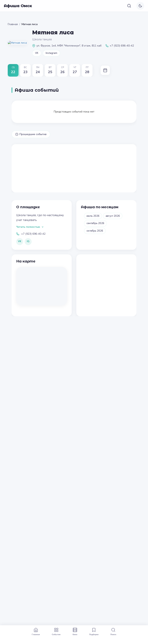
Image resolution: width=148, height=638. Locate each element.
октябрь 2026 (95, 231)
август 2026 (113, 216)
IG (28, 241)
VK (36, 53)
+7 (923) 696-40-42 (33, 234)
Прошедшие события (32, 134)
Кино (75, 634)
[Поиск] (129, 6)
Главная (13, 24)
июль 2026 (93, 216)
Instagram (51, 53)
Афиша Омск (18, 5)
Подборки (93, 634)
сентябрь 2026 (95, 223)
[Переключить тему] (140, 6)
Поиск (113, 634)
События (56, 634)
